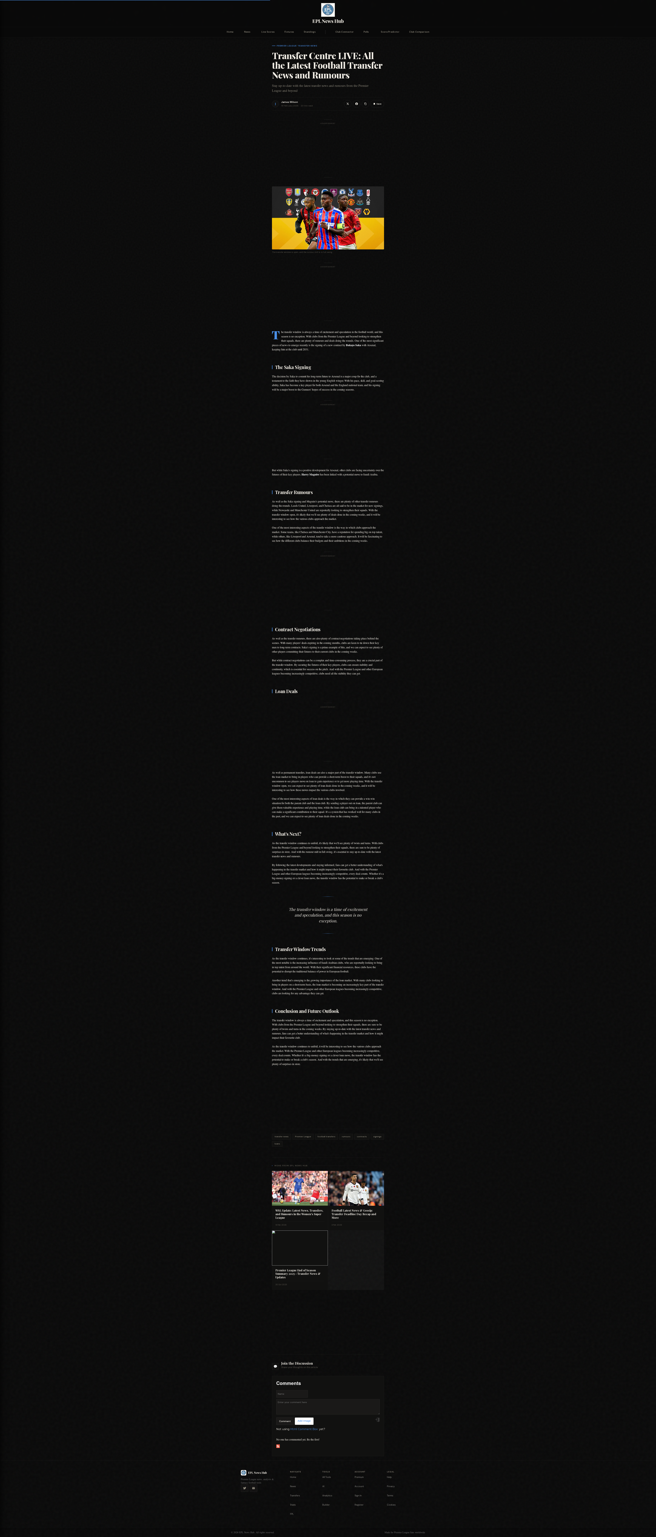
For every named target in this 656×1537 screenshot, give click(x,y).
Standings (310, 31)
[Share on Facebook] (356, 104)
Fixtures (289, 31)
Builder (326, 1504)
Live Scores (268, 31)
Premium (359, 1477)
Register (359, 1504)
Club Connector (344, 31)
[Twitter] (244, 1488)
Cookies (391, 1504)
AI (323, 1486)
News (247, 31)
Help (389, 1477)
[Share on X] (347, 104)
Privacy (391, 1486)
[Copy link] (365, 104)
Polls (366, 31)
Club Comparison (419, 31)
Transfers (295, 1495)
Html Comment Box (304, 1429)
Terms (390, 1495)
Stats (293, 1504)
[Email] (253, 1488)
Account (359, 1486)
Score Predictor (390, 31)
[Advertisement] (328, 151)
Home (230, 31)
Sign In (358, 1495)
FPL (292, 1514)
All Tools (326, 1477)
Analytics (327, 1495)
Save (379, 104)
